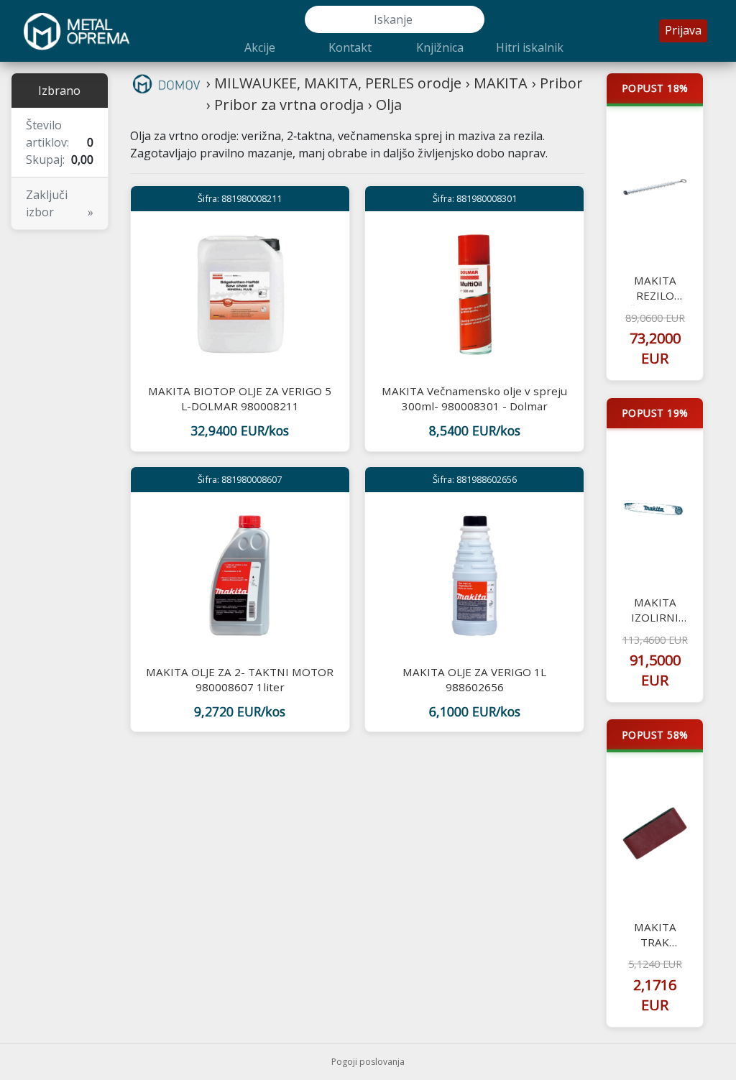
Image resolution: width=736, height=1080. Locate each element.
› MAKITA (497, 83)
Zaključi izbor (59, 203)
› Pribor (557, 83)
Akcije (259, 47)
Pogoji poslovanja (368, 1062)
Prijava (683, 30)
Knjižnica (440, 47)
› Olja (385, 104)
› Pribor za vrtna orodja (285, 104)
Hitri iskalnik (530, 47)
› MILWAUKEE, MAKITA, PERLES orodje (333, 83)
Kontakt (350, 47)
